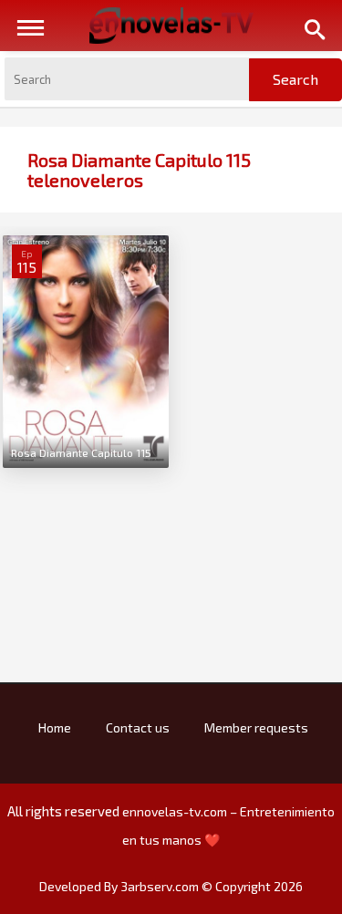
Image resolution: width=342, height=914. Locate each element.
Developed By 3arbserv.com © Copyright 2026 (171, 886)
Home (54, 727)
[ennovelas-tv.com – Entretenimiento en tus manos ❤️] (171, 24)
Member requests (256, 727)
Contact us (138, 727)
